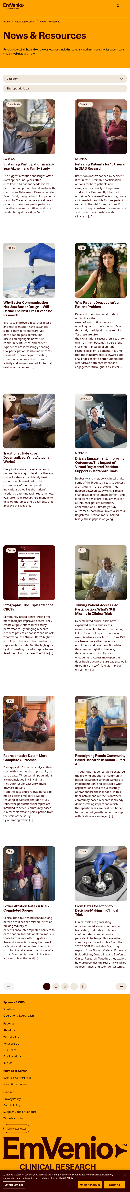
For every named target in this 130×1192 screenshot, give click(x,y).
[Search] (118, 6)
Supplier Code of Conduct (19, 1112)
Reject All (114, 1184)
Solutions (9, 1009)
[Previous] (8, 986)
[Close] (124, 1175)
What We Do (11, 1043)
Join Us (7, 1063)
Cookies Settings (14, 1184)
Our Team (9, 1050)
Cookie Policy (11, 1105)
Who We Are (11, 1037)
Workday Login (13, 1118)
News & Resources (15, 1084)
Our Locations (12, 1056)
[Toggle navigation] (125, 6)
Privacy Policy (12, 1099)
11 (83, 986)
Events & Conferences (17, 1078)
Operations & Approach (18, 1015)
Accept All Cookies (90, 1184)
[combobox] (65, 79)
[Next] (121, 986)
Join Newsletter (16, 1128)
